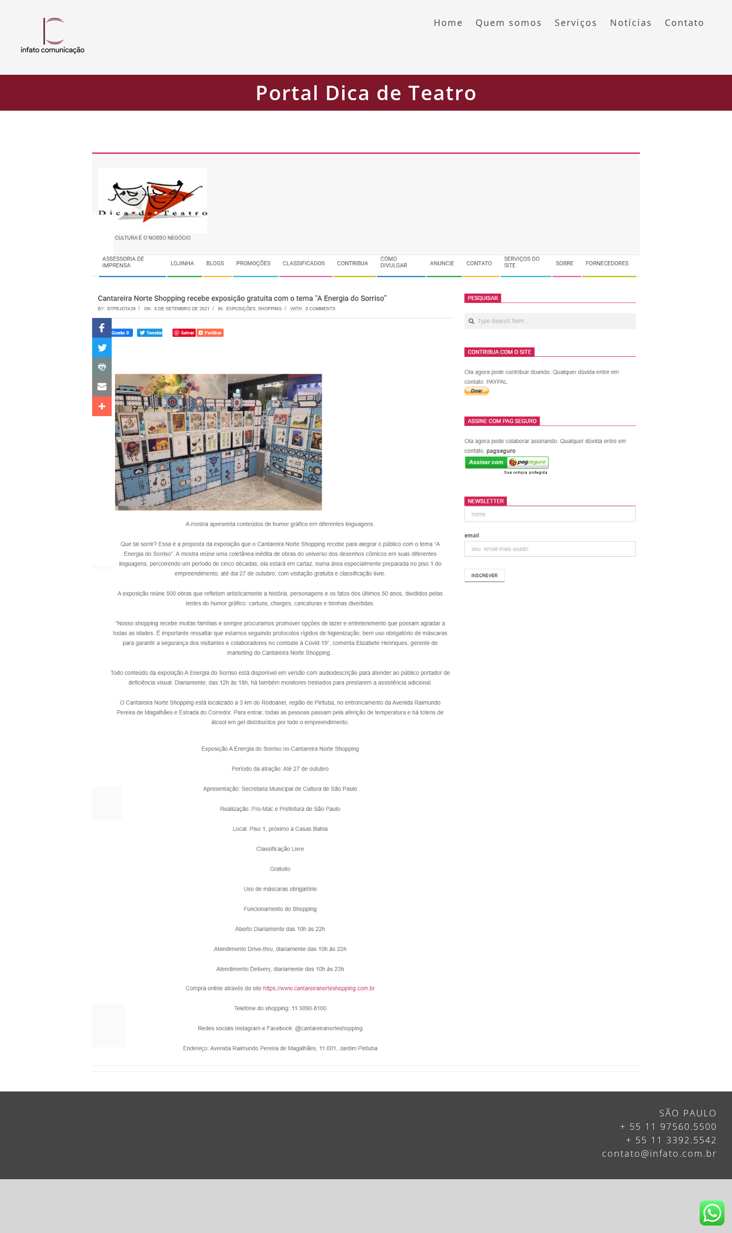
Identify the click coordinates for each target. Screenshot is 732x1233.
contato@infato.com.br (659, 1153)
